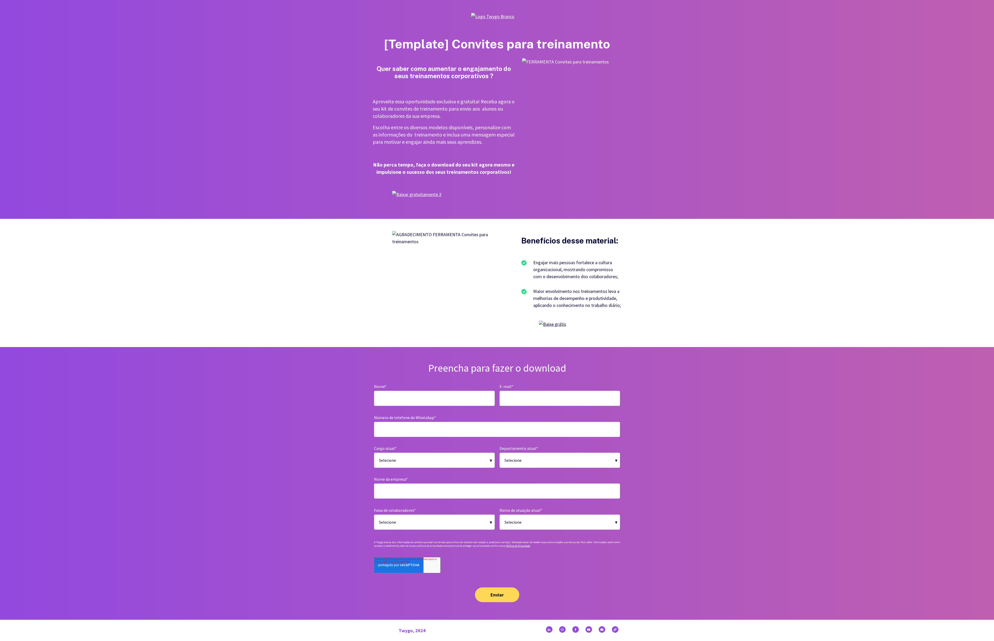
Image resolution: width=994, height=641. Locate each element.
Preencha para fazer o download (497, 368)
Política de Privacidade (518, 546)
